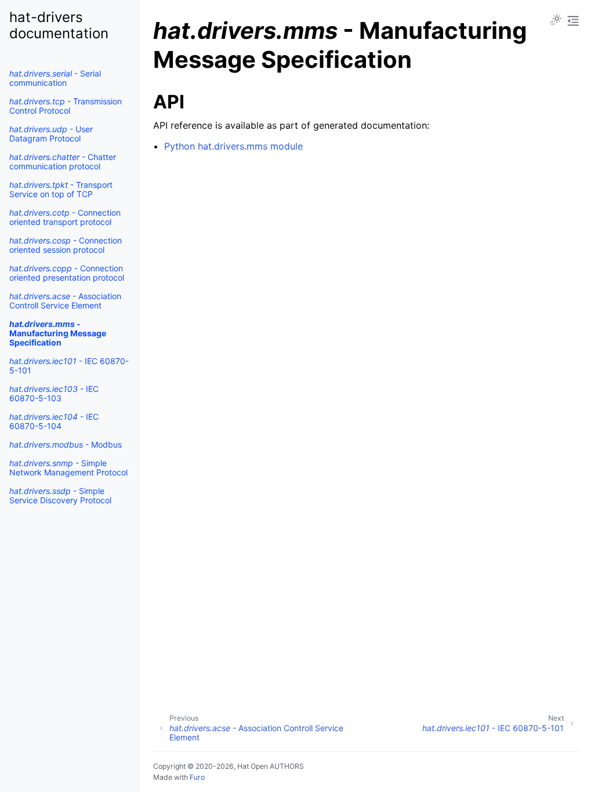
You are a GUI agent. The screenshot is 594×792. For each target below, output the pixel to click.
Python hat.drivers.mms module (233, 146)
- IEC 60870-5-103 (54, 393)
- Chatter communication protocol (62, 161)
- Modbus (65, 444)
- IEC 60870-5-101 (69, 365)
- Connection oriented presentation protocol (66, 272)
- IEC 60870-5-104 (54, 421)
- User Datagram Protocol (51, 133)
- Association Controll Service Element (65, 300)
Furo (197, 777)
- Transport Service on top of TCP (61, 189)
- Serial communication (55, 78)
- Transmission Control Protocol (65, 105)
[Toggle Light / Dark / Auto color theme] (556, 21)
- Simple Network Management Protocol (68, 467)
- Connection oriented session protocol (65, 245)
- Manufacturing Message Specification (57, 333)
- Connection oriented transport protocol (65, 217)
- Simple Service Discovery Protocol (60, 495)
